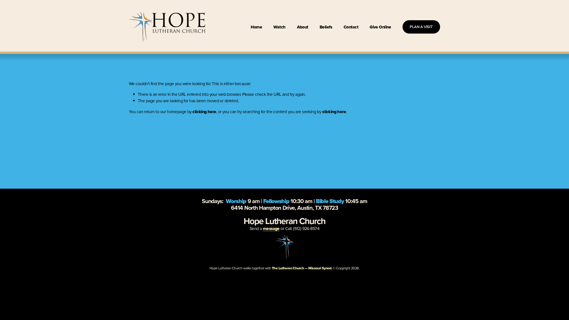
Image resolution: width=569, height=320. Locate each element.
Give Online (380, 27)
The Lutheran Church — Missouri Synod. (302, 268)
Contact (351, 27)
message (271, 228)
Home (256, 27)
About (302, 27)
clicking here (204, 111)
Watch (279, 27)
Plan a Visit (421, 26)
